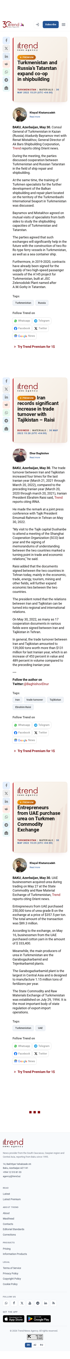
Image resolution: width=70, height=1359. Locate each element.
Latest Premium (12, 1199)
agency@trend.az (11, 1176)
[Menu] (63, 24)
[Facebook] (14, 1303)
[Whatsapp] (6, 1303)
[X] (22, 1303)
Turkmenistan (23, 302)
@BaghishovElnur (36, 684)
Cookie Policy (10, 1284)
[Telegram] (37, 1303)
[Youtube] (30, 1303)
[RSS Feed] (53, 1303)
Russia (42, 302)
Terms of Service (12, 1268)
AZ (35, 1345)
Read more (35, 117)
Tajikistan (55, 699)
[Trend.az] (13, 24)
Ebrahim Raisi (23, 707)
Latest (6, 1193)
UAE (40, 1028)
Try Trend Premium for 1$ (36, 347)
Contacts (8, 1224)
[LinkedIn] (45, 1303)
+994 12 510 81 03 (12, 1172)
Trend (17, 148)
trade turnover (35, 699)
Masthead (8, 1218)
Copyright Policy (12, 1278)
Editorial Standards (13, 1229)
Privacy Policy (10, 1273)
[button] (6, 40)
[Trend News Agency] (13, 1142)
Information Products (15, 1254)
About (6, 1213)
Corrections (9, 1234)
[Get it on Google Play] (39, 1318)
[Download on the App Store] (13, 1318)
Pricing (7, 1248)
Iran (17, 699)
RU (41, 1345)
